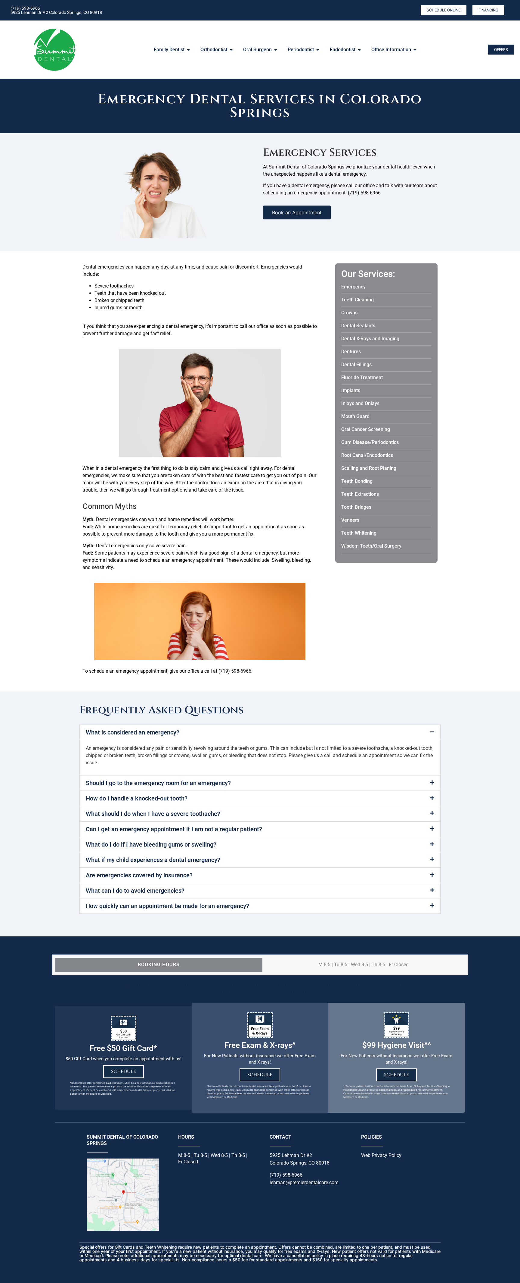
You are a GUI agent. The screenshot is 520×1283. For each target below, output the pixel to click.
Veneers (350, 520)
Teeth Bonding (357, 481)
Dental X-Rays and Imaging (370, 338)
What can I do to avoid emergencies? (135, 890)
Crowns (349, 313)
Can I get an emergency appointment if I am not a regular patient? (174, 829)
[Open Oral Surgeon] (275, 49)
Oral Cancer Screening (365, 429)
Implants (350, 390)
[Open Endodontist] (359, 49)
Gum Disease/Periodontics (370, 442)
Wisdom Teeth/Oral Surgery (371, 546)
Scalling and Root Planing (368, 468)
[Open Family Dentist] (188, 49)
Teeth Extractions (360, 494)
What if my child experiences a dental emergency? (153, 859)
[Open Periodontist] (317, 49)
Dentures (351, 351)
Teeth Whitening (358, 533)
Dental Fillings (356, 364)
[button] (260, 732)
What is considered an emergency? (132, 732)
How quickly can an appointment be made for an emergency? (167, 906)
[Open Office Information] (415, 49)
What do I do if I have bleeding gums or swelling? (151, 844)
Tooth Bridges (356, 507)
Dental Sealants (358, 326)
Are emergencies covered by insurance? (139, 875)
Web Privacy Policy (381, 1155)
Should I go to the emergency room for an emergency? (158, 783)
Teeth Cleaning (357, 300)
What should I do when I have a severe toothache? (153, 813)
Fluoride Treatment (362, 377)
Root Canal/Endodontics (367, 455)
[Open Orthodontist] (231, 49)
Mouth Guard (355, 416)
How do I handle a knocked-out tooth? (136, 798)
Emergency (353, 287)
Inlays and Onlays (360, 403)
